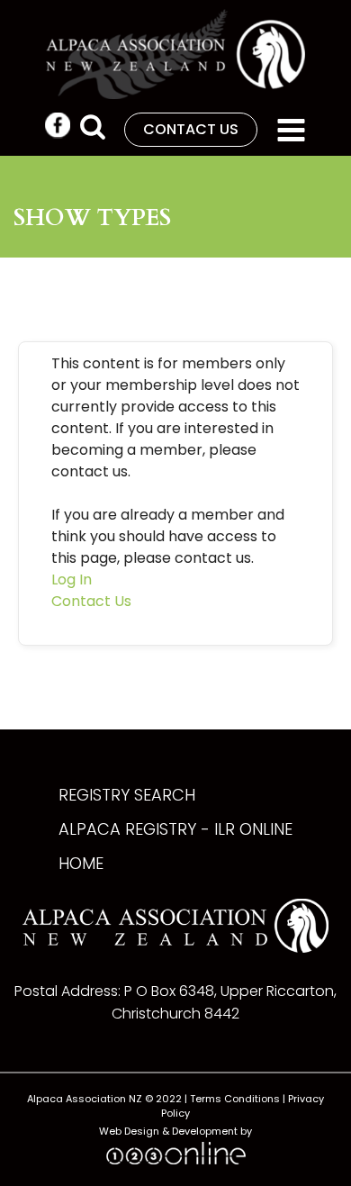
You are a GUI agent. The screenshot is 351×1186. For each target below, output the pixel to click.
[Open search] (92, 126)
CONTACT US (190, 129)
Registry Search (126, 794)
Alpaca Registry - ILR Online (175, 829)
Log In (71, 579)
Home (81, 863)
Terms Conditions (235, 1098)
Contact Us (91, 601)
